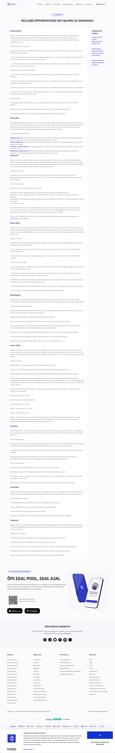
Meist (90, 660)
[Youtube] (55, 640)
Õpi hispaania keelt (12, 662)
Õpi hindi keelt (11, 691)
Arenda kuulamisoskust (40, 691)
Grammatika (36, 660)
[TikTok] (50, 640)
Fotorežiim (36, 674)
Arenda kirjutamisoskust (40, 700)
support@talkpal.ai (65, 633)
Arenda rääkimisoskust (39, 694)
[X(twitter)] (70, 640)
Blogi (90, 662)
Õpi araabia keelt (12, 686)
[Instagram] (45, 640)
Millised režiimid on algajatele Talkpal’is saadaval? (98, 63)
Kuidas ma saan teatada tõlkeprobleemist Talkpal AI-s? (97, 40)
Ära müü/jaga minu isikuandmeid (98, 691)
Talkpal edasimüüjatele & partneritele (70, 671)
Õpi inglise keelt (11, 660)
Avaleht (39, 4)
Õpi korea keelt (11, 697)
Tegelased (36, 668)
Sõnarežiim (36, 683)
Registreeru (79, 4)
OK (100, 735)
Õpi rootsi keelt (11, 680)
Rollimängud (37, 665)
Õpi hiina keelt (11, 688)
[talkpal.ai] (12, 4)
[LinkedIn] (65, 640)
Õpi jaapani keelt (12, 694)
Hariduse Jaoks (68, 4)
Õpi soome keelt (11, 683)
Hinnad (91, 668)
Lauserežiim (36, 680)
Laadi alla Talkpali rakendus (20, 571)
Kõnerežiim (36, 677)
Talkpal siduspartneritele (67, 674)
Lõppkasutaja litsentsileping (97, 688)
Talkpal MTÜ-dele (65, 668)
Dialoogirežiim (37, 686)
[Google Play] (32, 611)
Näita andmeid (28, 749)
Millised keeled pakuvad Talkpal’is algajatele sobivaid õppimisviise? (98, 52)
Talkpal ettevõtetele (65, 662)
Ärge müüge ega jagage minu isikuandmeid (100, 743)
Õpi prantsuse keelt (12, 665)
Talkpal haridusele (65, 660)
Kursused (36, 662)
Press (90, 665)
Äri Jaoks (57, 4)
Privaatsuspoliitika (94, 677)
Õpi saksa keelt (11, 671)
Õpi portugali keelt (12, 700)
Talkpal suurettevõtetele (66, 665)
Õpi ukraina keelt (12, 674)
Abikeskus (58, 15)
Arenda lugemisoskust (39, 697)
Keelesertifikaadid (38, 688)
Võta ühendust (93, 671)
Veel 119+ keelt (11, 703)
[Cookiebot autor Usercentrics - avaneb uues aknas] (11, 749)
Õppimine (48, 4)
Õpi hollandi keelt (12, 677)
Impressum (92, 694)
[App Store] (14, 611)
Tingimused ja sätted (95, 683)
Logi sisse (89, 4)
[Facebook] (60, 640)
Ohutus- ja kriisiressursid (96, 686)
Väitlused (36, 671)
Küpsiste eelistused (94, 680)
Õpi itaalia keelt (11, 668)
